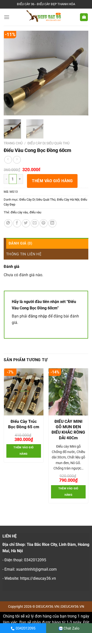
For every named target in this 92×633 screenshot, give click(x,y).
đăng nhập (37, 316)
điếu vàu (35, 212)
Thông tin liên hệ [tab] (23, 254)
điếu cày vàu (19, 212)
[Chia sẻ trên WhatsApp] (8, 223)
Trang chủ (13, 143)
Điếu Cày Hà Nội (68, 199)
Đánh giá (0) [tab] (20, 243)
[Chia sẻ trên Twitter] (26, 223)
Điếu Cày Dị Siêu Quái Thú (48, 143)
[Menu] (7, 17)
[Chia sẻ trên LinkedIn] (52, 223)
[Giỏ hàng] (84, 17)
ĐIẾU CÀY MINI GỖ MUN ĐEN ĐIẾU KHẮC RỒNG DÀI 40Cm (68, 429)
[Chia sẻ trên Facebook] (17, 223)
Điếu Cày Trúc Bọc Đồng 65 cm (23, 424)
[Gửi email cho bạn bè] (35, 223)
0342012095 (25, 628)
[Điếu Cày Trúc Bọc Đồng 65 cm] (23, 392)
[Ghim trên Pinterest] (43, 223)
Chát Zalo (71, 628)
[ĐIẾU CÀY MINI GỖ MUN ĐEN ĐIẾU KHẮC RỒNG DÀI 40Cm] (68, 392)
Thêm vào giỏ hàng (52, 181)
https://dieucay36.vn (38, 578)
